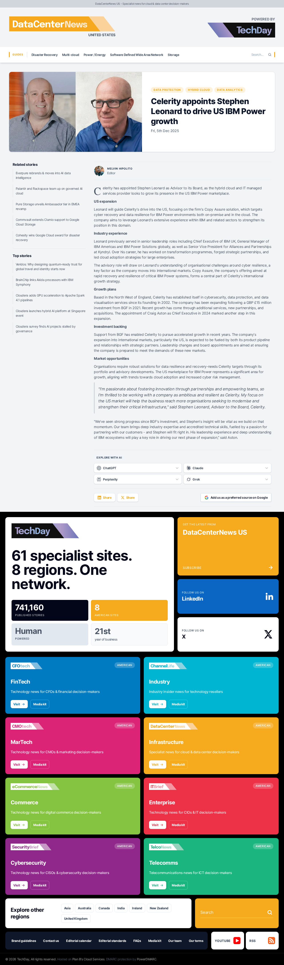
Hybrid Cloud (199, 89)
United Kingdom (76, 918)
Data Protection (167, 89)
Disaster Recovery (45, 55)
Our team (174, 941)
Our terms (196, 941)
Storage (173, 55)
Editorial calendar (79, 941)
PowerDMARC (146, 959)
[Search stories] (269, 912)
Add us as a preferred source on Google (239, 497)
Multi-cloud (70, 55)
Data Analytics (230, 89)
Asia (67, 908)
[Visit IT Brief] (173, 786)
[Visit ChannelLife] (173, 665)
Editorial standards (112, 941)
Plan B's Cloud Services (88, 959)
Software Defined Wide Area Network (136, 55)
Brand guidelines (24, 941)
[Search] (269, 54)
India (120, 908)
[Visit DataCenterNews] (173, 726)
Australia (84, 908)
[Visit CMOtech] (35, 726)
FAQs (137, 941)
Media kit (39, 704)
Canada (104, 908)
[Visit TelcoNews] (173, 846)
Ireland (137, 908)
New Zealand (159, 908)
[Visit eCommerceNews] (35, 786)
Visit (16, 704)
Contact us (51, 941)
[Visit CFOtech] (35, 665)
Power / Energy (95, 55)
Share (107, 497)
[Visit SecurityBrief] (35, 846)
